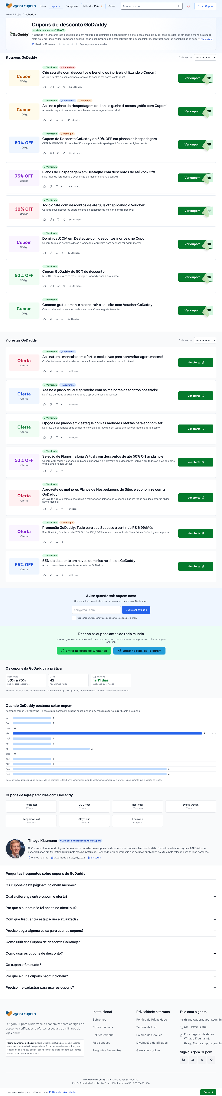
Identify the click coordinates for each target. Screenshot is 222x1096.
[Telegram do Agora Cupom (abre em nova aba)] (202, 1060)
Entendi (208, 1092)
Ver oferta (194, 362)
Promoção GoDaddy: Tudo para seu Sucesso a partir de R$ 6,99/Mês (97, 527)
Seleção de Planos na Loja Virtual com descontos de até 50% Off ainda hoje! (103, 456)
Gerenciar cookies (148, 1050)
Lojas (54, 6)
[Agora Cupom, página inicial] (21, 6)
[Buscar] (179, 6)
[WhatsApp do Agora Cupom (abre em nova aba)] (211, 1060)
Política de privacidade (62, 1092)
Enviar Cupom (205, 6)
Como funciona (103, 1027)
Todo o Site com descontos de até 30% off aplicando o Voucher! (93, 205)
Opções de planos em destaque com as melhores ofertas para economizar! (102, 423)
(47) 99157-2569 (195, 1027)
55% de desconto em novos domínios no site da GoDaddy (88, 561)
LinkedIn (96, 857)
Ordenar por (186, 57)
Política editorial (103, 1035)
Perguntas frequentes (107, 1050)
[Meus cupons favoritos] (188, 6)
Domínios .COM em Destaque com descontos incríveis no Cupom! (95, 238)
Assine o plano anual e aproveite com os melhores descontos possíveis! (100, 390)
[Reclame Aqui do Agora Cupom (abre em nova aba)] (193, 1060)
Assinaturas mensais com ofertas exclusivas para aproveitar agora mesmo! (102, 357)
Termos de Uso (146, 1027)
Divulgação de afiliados (152, 1042)
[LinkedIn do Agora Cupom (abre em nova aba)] (184, 1060)
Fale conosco (101, 1042)
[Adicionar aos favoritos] (58, 87)
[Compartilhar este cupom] (63, 87)
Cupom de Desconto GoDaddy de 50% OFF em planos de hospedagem (99, 139)
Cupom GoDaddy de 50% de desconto (73, 271)
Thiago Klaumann (42, 841)
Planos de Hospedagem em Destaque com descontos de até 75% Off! (98, 172)
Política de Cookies (149, 1035)
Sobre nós (99, 1019)
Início (9, 14)
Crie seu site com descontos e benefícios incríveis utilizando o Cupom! (99, 72)
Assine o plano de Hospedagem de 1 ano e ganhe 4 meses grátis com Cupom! (104, 105)
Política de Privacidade (151, 1019)
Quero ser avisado (136, 609)
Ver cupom (192, 78)
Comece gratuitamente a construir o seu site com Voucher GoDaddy (97, 304)
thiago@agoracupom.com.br (203, 1019)
